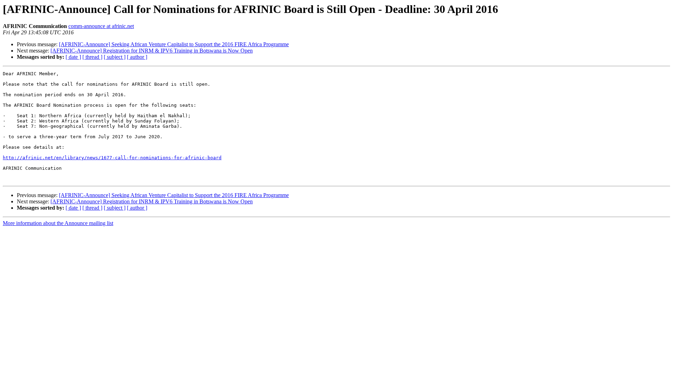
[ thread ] (92, 57)
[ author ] (137, 57)
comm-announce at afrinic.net (101, 26)
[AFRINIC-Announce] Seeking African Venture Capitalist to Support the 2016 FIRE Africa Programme (174, 44)
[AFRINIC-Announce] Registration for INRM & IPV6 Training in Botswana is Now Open (151, 51)
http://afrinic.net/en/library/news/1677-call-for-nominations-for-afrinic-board (112, 157)
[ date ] (73, 57)
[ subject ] (114, 57)
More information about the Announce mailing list (58, 223)
